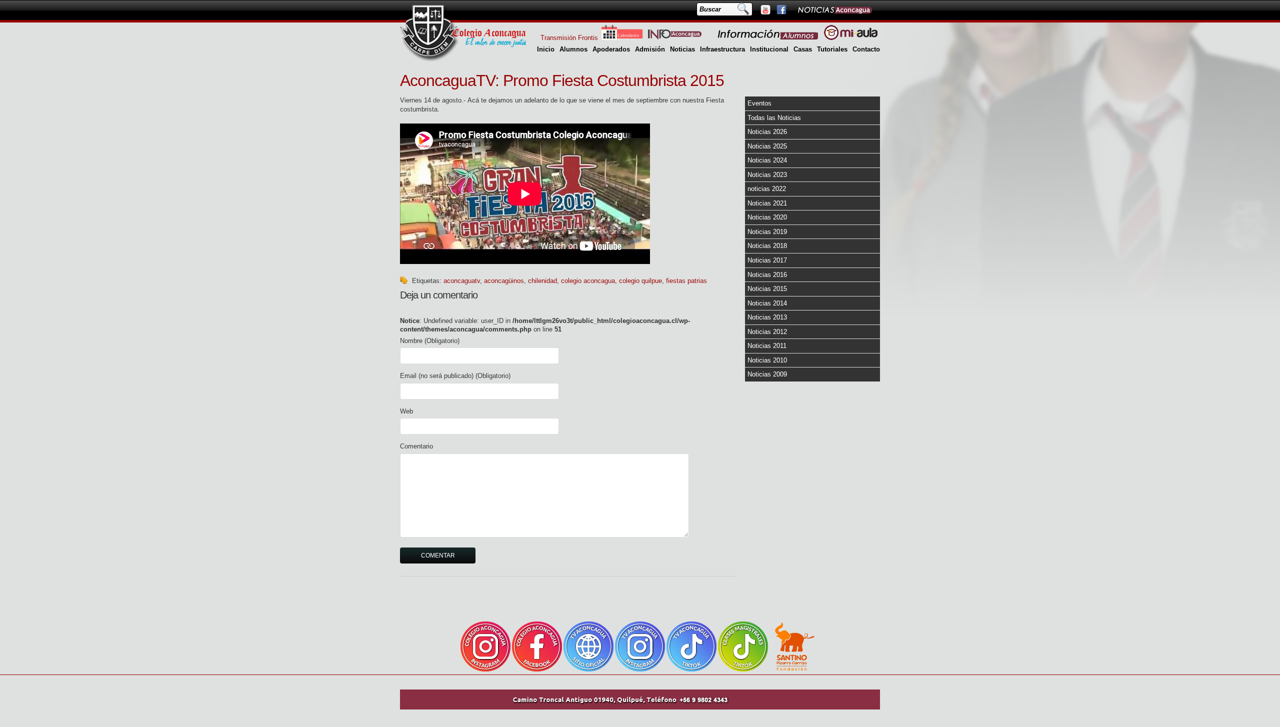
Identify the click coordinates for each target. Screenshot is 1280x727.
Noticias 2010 (767, 360)
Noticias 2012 (767, 332)
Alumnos (574, 49)
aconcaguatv (462, 280)
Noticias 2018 (767, 246)
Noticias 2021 (767, 203)
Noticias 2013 (767, 317)
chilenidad (542, 280)
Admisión (650, 49)
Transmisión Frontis (569, 38)
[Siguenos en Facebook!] (781, 9)
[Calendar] (622, 38)
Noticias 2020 (767, 217)
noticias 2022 (767, 188)
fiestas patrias (686, 280)
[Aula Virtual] (851, 38)
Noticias (682, 49)
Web (406, 411)
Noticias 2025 (767, 146)
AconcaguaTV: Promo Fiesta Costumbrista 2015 (562, 81)
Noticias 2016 (767, 274)
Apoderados (611, 49)
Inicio (545, 49)
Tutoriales (832, 49)
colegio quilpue (640, 280)
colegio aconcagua (588, 280)
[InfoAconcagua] (680, 38)
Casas (803, 49)
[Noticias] (835, 9)
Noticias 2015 (767, 288)
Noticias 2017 (767, 260)
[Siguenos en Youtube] (765, 9)
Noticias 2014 (767, 303)
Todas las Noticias (774, 118)
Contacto (866, 49)
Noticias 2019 (767, 232)
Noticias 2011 (767, 346)
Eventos (760, 103)
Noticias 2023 (767, 174)
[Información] (768, 38)
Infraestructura (722, 49)
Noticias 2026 (767, 132)
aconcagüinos (504, 280)
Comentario (416, 446)
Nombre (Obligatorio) (430, 340)
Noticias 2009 (767, 374)
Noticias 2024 (767, 160)
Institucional (769, 49)
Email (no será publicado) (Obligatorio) (455, 376)
